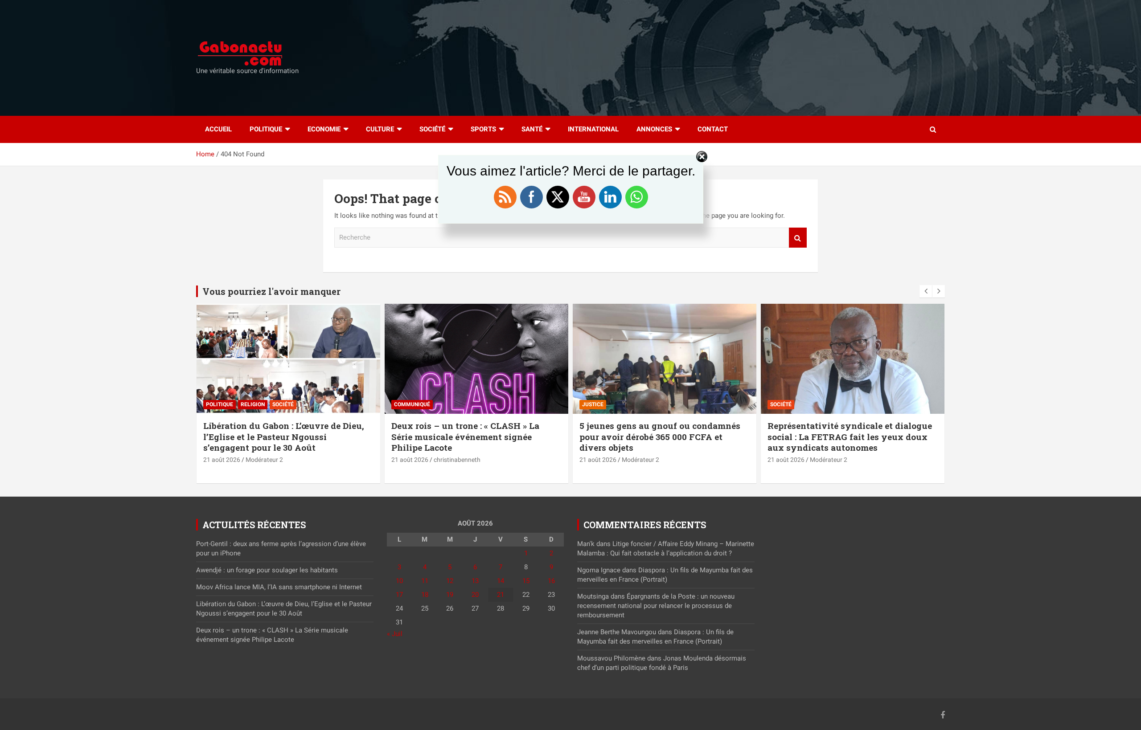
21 (500, 595)
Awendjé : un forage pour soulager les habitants (267, 570)
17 (399, 595)
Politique (266, 129)
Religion (253, 404)
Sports (483, 129)
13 (475, 581)
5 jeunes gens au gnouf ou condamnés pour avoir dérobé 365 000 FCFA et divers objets (659, 436)
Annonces (654, 129)
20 (475, 595)
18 (424, 595)
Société (432, 129)
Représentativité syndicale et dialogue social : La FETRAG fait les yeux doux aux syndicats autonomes (850, 436)
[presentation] (925, 291)
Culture (380, 129)
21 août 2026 (221, 459)
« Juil (394, 634)
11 (424, 581)
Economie (324, 129)
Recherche (798, 238)
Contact (713, 129)
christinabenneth (457, 459)
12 (449, 581)
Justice (592, 404)
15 (525, 581)
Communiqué (412, 404)
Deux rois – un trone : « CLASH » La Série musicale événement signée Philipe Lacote (465, 436)
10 (399, 581)
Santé (531, 129)
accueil (218, 129)
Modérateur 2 (264, 459)
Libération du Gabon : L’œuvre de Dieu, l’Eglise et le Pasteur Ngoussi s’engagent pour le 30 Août (283, 436)
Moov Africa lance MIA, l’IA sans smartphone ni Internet (279, 587)
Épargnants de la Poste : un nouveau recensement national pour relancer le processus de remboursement (656, 605)
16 (551, 581)
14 (500, 581)
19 (449, 595)
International (593, 129)
